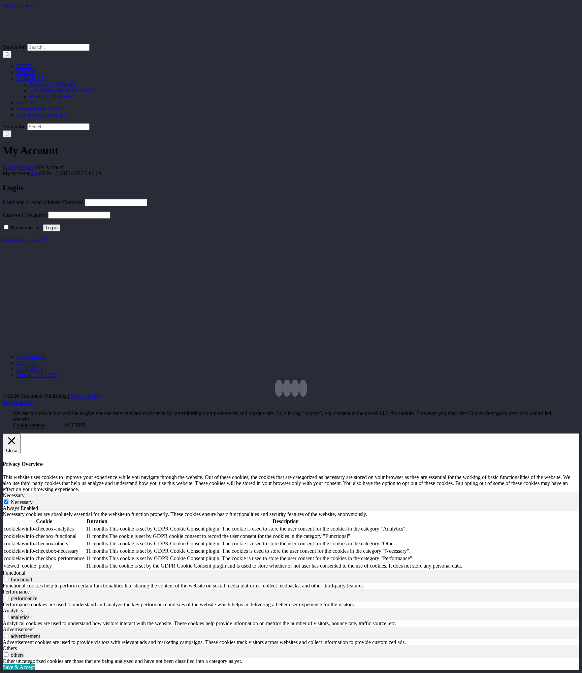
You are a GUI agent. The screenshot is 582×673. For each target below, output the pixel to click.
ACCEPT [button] (74, 425)
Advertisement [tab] (18, 629)
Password (25, 215)
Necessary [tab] (14, 495)
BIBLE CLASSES (36, 375)
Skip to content (19, 5)
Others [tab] (10, 648)
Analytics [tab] (13, 610)
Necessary (22, 502)
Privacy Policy (85, 396)
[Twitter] (279, 388)
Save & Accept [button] (19, 667)
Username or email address (43, 202)
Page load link (18, 402)
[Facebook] (287, 388)
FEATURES (29, 369)
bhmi (34, 173)
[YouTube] (295, 388)
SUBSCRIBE (31, 357)
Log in (52, 227)
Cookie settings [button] (29, 425)
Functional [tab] (14, 573)
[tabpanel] (291, 540)
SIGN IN (26, 363)
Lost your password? (25, 240)
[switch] (6, 579)
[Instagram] (303, 388)
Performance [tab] (16, 592)
